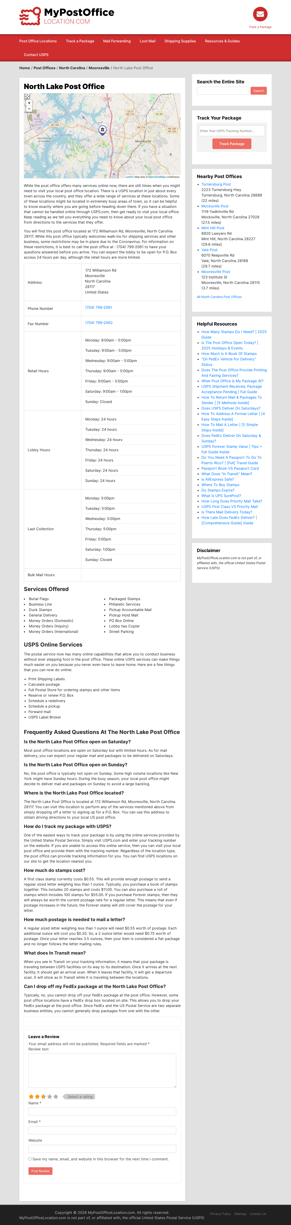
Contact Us (258, 1214)
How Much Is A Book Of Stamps (229, 353)
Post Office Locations (38, 41)
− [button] (29, 108)
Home (24, 68)
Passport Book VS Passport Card (230, 468)
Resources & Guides (222, 41)
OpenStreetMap (157, 176)
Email (34, 1121)
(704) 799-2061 (98, 307)
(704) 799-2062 (99, 322)
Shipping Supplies (180, 41)
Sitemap (240, 1214)
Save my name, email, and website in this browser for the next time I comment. (101, 1159)
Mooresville (99, 68)
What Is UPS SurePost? (221, 495)
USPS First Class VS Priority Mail (229, 506)
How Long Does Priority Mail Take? (231, 501)
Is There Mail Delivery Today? (226, 512)
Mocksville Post (214, 206)
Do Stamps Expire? (217, 490)
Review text (38, 1049)
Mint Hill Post (212, 228)
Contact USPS (36, 54)
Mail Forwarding (117, 41)
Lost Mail (148, 41)
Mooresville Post (215, 271)
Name (34, 1103)
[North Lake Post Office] (102, 130)
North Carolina (72, 68)
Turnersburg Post (216, 184)
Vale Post (209, 249)
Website (35, 1140)
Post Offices (44, 68)
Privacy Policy (220, 1214)
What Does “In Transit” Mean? (226, 473)
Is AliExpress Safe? (217, 479)
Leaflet (129, 176)
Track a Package (80, 41)
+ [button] (29, 102)
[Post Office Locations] (66, 15)
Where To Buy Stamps (220, 484)
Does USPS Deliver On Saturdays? (230, 408)
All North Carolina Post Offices (219, 297)
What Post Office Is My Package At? (232, 381)
